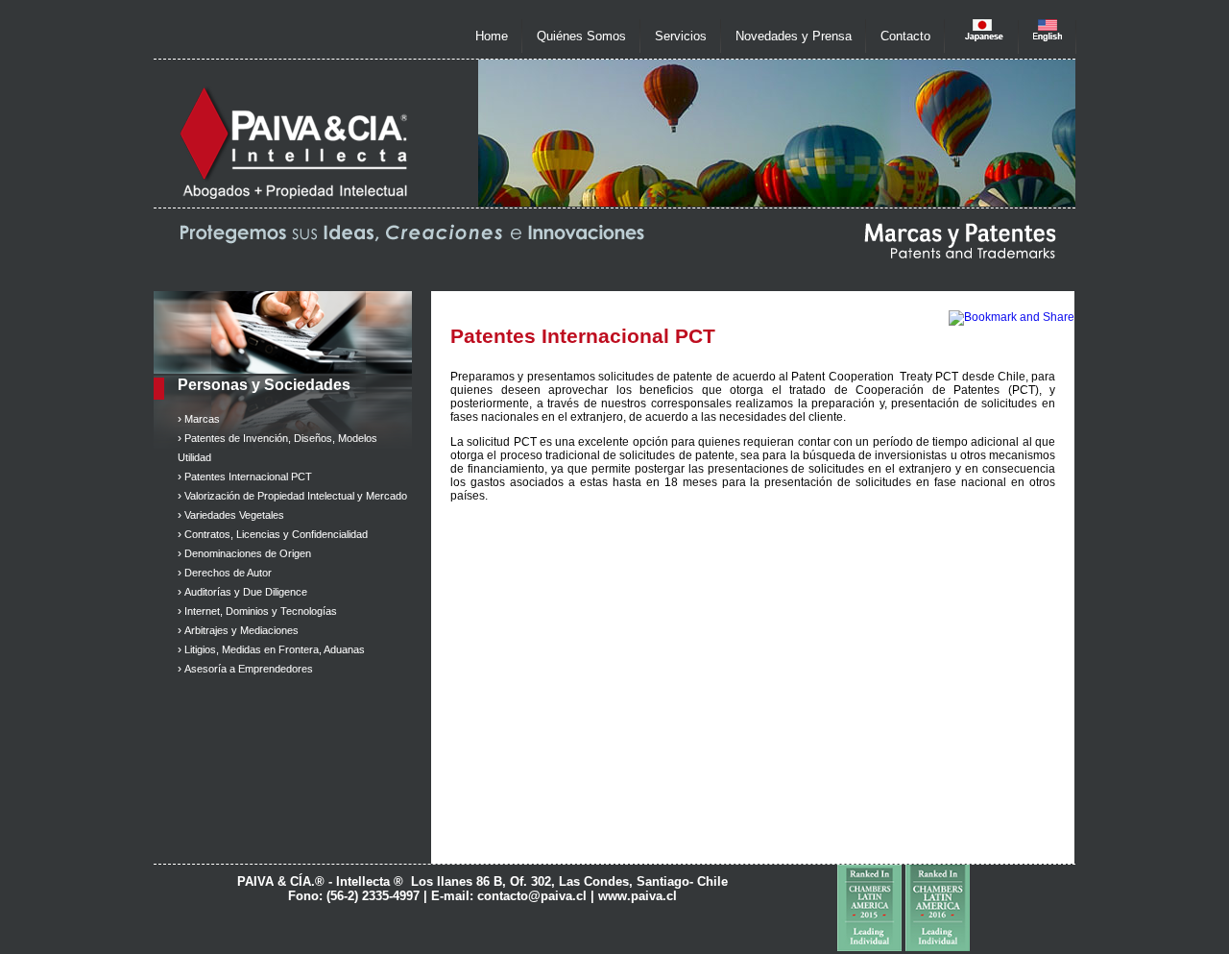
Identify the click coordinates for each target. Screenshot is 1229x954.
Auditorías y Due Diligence (245, 592)
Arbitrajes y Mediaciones (241, 630)
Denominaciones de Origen (247, 553)
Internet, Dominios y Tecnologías (260, 611)
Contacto (905, 36)
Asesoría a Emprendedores (248, 668)
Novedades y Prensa (793, 36)
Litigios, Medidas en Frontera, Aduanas (274, 649)
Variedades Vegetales (234, 515)
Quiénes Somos (581, 36)
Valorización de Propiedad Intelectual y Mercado (295, 495)
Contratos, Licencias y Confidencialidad (276, 534)
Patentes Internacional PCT (248, 476)
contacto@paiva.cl (532, 896)
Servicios (681, 36)
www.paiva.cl (637, 896)
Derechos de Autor (228, 572)
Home (491, 36)
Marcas (202, 419)
